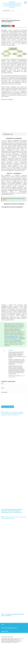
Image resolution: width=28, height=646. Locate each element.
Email (2, 388)
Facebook (22, 375)
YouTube (13, 377)
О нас (2, 624)
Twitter (10, 377)
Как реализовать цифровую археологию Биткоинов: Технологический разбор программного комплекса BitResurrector (12, 511)
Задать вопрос (4, 631)
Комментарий (4, 392)
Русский (7, 10)
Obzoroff (12, 2)
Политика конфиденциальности (9, 627)
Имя (2, 383)
